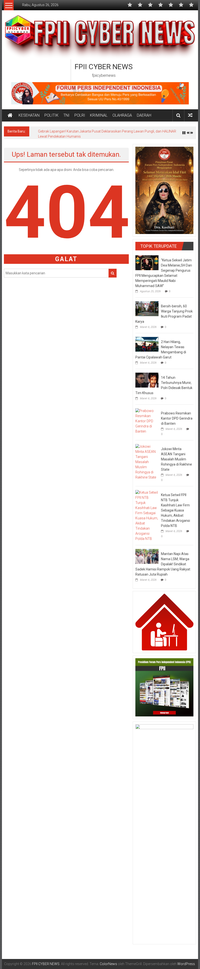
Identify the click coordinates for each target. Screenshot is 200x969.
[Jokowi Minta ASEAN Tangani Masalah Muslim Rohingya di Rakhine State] (147, 462)
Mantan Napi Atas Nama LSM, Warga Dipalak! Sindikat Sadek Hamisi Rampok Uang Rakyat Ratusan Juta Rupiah (162, 564)
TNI (66, 115)
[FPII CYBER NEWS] (10, 115)
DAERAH (144, 115)
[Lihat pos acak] (190, 115)
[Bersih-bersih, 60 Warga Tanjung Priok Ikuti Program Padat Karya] (147, 308)
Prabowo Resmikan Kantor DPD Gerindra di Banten (176, 418)
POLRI (79, 115)
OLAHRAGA (122, 115)
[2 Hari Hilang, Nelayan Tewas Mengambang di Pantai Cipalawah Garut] (147, 344)
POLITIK (51, 115)
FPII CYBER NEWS (104, 66)
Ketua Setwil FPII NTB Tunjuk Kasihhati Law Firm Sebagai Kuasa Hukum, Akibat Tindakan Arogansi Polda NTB (175, 510)
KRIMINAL (99, 115)
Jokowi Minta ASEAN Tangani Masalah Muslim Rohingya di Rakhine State (176, 459)
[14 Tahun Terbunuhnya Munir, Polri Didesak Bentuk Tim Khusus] (147, 380)
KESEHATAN (29, 115)
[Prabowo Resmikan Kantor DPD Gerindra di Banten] (147, 421)
